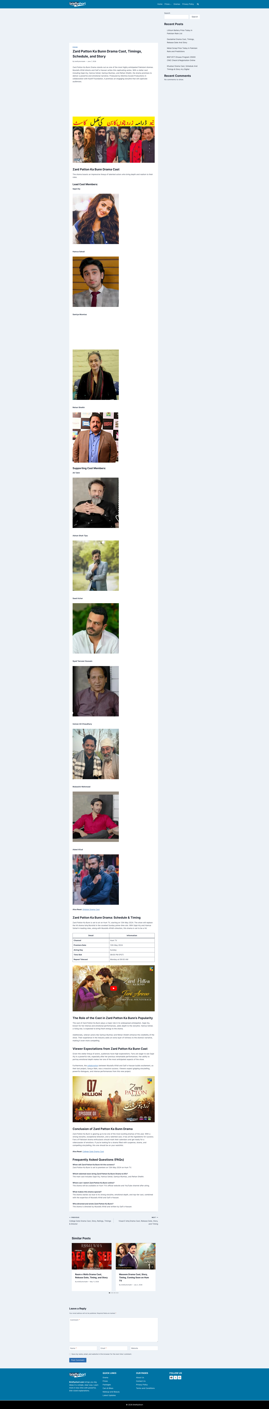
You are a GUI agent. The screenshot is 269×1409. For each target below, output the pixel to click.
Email (104, 1348)
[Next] (152, 1267)
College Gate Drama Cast (93, 1151)
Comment (75, 1320)
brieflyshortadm (80, 61)
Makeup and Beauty (111, 1392)
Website (134, 1348)
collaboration (92, 1066)
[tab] (109, 1292)
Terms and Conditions (145, 1388)
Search (167, 13)
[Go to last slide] (75, 1267)
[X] (175, 1377)
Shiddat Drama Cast (91, 909)
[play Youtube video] (114, 988)
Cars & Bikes (108, 1388)
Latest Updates (109, 1395)
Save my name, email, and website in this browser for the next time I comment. (102, 1354)
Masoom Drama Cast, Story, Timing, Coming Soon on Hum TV (134, 1277)
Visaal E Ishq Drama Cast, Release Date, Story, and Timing (138, 1221)
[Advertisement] (113, 27)
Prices (105, 1381)
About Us (140, 1377)
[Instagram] (179, 1377)
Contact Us (141, 1381)
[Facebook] (171, 1377)
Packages (107, 1385)
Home (159, 4)
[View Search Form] (198, 4)
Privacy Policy (188, 4)
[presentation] (91, 1256)
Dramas (177, 4)
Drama (75, 47)
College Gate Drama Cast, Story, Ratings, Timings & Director (90, 1221)
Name (73, 1348)
